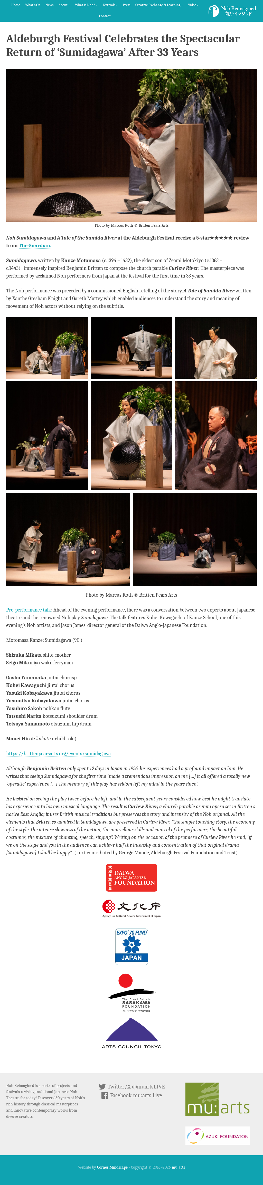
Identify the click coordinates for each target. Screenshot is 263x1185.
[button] (64, 5)
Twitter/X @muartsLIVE (135, 1086)
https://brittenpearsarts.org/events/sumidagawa (58, 754)
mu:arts (178, 1167)
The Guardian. (35, 246)
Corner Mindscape (112, 1167)
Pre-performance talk (28, 610)
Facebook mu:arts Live (135, 1095)
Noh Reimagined (232, 11)
